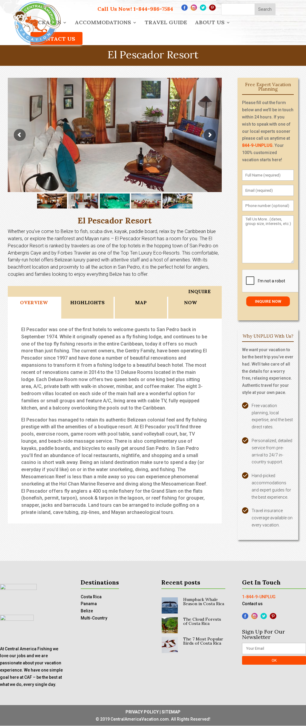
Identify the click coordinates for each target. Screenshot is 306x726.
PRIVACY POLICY (142, 712)
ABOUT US (209, 23)
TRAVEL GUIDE (166, 23)
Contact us (252, 603)
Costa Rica (91, 596)
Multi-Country (94, 618)
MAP (141, 302)
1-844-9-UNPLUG (259, 596)
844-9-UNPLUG (257, 145)
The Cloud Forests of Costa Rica (202, 621)
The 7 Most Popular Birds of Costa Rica (203, 641)
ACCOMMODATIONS (103, 23)
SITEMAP (171, 712)
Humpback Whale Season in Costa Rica (203, 601)
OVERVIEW (34, 302)
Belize (87, 610)
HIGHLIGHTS (87, 302)
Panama (89, 603)
